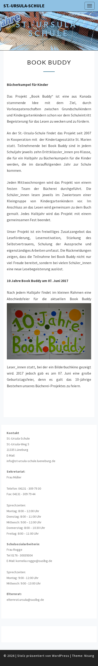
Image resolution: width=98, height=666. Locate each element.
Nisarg (89, 656)
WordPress (60, 656)
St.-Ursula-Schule (23, 5)
